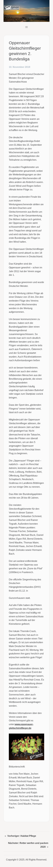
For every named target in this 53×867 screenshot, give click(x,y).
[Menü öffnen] (26, 27)
